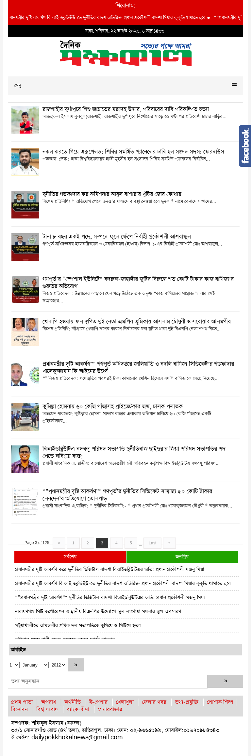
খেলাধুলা (125, 702)
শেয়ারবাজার (110, 709)
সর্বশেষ (70, 556)
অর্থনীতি (72, 702)
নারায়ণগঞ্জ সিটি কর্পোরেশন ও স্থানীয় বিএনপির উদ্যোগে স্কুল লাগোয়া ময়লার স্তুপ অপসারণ (98, 611)
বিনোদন (19, 709)
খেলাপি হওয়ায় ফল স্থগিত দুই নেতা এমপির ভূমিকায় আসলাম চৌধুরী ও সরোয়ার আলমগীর (136, 322)
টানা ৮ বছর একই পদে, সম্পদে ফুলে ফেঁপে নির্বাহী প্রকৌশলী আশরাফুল (116, 237)
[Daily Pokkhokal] (125, 52)
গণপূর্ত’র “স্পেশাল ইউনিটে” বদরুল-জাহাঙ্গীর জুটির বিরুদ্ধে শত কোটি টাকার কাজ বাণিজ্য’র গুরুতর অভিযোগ (138, 282)
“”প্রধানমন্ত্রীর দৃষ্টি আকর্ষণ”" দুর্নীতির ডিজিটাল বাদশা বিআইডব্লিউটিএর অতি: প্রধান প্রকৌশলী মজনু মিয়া (110, 597)
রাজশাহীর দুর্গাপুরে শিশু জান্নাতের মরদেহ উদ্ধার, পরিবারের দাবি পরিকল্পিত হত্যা (125, 109)
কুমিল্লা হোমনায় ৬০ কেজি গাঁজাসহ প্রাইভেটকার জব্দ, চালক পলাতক (112, 406)
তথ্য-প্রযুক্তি (186, 702)
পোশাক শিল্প (220, 702)
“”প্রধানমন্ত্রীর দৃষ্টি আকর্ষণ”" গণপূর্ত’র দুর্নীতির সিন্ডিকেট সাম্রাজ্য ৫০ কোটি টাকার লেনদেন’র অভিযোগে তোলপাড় (127, 495)
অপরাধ (48, 702)
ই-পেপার (98, 702)
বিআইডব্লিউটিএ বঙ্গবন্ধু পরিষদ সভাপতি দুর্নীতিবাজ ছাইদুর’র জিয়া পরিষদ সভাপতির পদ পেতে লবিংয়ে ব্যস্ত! (134, 452)
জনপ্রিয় (182, 556)
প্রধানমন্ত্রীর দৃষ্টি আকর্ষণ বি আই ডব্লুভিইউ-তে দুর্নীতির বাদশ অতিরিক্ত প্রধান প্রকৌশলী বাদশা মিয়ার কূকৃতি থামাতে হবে (123, 583)
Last (152, 543)
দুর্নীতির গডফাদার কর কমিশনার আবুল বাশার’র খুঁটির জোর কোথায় (111, 194)
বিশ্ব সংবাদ (47, 709)
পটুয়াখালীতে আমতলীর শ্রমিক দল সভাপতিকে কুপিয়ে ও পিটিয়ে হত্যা (78, 625)
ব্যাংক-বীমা (78, 709)
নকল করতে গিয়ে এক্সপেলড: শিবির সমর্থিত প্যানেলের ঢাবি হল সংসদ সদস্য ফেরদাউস (133, 152)
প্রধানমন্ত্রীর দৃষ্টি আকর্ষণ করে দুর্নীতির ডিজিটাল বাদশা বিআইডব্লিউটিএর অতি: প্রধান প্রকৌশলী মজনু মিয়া (109, 569)
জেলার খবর (154, 702)
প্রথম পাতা (22, 702)
